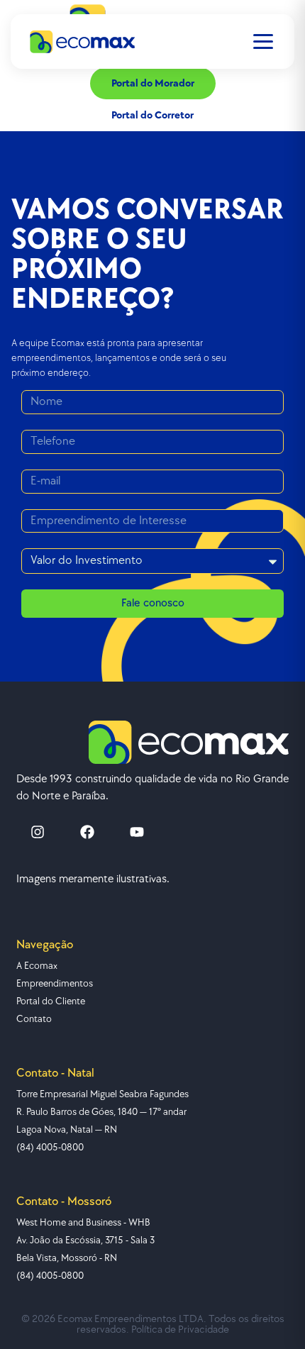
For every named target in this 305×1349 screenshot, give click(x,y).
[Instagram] (37, 832)
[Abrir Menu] (263, 41)
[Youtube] (137, 832)
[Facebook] (87, 832)
